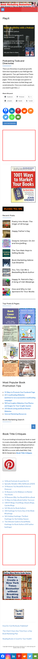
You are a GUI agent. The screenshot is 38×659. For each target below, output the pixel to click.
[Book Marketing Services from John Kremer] (11, 316)
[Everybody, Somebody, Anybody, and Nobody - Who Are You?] (11, 334)
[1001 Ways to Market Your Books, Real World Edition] (23, 202)
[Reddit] (24, 111)
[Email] (18, 117)
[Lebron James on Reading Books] (11, 368)
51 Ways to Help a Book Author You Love (19, 500)
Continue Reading (10, 123)
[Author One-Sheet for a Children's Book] (11, 351)
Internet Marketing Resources (15, 414)
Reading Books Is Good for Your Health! (17, 639)
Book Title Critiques (24, 453)
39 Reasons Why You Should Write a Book (19, 497)
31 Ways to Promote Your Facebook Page (19, 392)
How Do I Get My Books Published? (15, 626)
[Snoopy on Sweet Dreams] (27, 316)
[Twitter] (6, 117)
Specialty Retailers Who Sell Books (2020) (19, 484)
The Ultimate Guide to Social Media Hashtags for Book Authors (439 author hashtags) (19, 524)
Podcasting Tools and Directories (13, 62)
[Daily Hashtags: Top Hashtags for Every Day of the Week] (27, 368)
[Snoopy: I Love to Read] (27, 334)
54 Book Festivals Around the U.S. (16, 481)
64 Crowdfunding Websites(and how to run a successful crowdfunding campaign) (19, 397)
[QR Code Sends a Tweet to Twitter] (27, 351)
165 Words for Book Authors (15, 508)
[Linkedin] (12, 111)
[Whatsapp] (12, 117)
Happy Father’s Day (21, 231)
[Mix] (31, 111)
